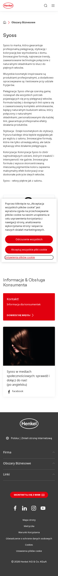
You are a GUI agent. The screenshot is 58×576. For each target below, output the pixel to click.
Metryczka (29, 526)
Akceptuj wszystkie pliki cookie (29, 249)
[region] (28, 230)
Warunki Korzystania (29, 532)
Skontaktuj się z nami (27, 495)
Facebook (17, 391)
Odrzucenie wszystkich (29, 239)
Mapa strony (29, 519)
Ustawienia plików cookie (29, 550)
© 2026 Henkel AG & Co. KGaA (29, 561)
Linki (6, 474)
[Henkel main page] (8, 5)
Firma (7, 452)
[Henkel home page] (4, 22)
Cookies (29, 544)
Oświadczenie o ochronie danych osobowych (29, 538)
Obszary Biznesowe (23, 22)
